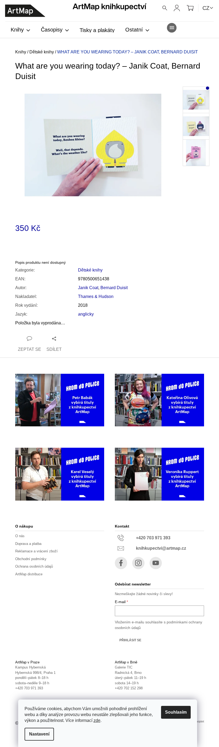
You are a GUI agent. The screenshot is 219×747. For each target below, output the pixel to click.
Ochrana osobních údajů (34, 566)
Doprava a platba (28, 544)
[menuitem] (20, 30)
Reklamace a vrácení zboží (36, 551)
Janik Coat (88, 287)
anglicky (86, 314)
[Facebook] (121, 563)
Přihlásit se (130, 640)
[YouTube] (156, 563)
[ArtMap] (25, 11)
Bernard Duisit (114, 287)
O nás (20, 536)
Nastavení (39, 734)
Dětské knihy (90, 270)
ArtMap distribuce (28, 574)
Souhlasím (176, 712)
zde (96, 720)
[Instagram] (138, 563)
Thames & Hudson (96, 296)
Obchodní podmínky (30, 559)
